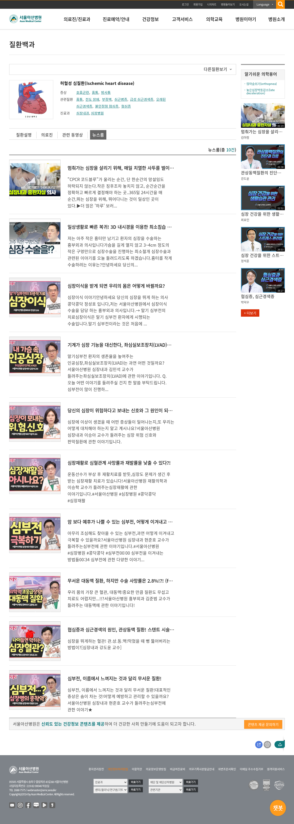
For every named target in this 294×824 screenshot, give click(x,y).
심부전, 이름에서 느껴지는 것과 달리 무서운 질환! (114, 678)
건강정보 (150, 19)
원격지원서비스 (276, 769)
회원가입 (198, 4)
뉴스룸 (98, 135)
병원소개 (276, 19)
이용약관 (137, 769)
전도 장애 (92, 99)
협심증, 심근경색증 (257, 296)
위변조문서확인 (227, 769)
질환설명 (24, 135)
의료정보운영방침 (156, 769)
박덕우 (245, 302)
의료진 (47, 135)
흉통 (95, 92)
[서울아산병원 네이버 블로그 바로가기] (36, 805)
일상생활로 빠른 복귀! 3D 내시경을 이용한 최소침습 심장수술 (126, 226)
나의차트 (211, 4)
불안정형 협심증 (107, 106)
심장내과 (82, 113)
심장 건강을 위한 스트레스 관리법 (263, 255)
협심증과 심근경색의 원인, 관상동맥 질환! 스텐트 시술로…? (124, 629)
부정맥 (107, 99)
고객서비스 (182, 19)
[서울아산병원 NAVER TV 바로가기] (44, 805)
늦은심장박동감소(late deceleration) (260, 91)
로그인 (185, 4)
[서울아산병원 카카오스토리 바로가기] (52, 805)
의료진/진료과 (77, 19)
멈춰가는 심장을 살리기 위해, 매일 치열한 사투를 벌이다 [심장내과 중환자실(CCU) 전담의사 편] (158, 168)
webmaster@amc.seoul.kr (41, 790)
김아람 (245, 137)
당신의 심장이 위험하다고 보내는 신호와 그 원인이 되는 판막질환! (130, 410)
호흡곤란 (82, 92)
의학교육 (214, 19)
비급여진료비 (177, 769)
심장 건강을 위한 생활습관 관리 (263, 214)
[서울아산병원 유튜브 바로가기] (12, 805)
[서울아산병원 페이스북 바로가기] (28, 805)
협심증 (126, 106)
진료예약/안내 (116, 19)
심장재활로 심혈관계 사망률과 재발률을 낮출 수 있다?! (119, 462)
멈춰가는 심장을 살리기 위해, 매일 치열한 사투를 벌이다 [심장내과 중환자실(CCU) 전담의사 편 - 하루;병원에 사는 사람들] (263, 131)
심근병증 (120, 99)
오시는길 (244, 4)
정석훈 (245, 261)
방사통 (106, 92)
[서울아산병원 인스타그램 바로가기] (20, 805)
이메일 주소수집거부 (251, 769)
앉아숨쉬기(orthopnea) (261, 83)
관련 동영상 (72, 135)
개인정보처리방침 (118, 769)
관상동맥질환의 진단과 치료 (263, 173)
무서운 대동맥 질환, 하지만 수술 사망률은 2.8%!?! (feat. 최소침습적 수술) (139, 580)
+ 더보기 (250, 313)
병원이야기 (245, 19)
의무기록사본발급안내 (201, 769)
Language (263, 4)
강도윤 (245, 178)
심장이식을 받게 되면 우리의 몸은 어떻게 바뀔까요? (116, 285)
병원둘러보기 (228, 4)
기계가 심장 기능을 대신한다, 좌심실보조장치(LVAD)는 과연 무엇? (130, 344)
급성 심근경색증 (141, 99)
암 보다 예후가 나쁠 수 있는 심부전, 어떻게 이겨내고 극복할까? (127, 521)
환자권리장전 (96, 769)
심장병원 (97, 113)
